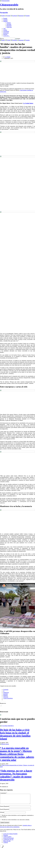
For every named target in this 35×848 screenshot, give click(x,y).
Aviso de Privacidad (8, 838)
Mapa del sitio (6, 841)
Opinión (5, 20)
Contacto (5, 842)
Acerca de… (6, 35)
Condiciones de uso (8, 839)
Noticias (5, 21)
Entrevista (9, 27)
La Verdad (7, 57)
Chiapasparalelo (9, 4)
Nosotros (5, 835)
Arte (4, 28)
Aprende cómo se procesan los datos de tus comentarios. (16, 826)
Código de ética (7, 836)
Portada (5, 18)
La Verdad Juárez (28, 103)
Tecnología (6, 31)
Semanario (6, 33)
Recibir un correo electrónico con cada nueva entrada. (16, 819)
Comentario (3, 793)
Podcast (5, 34)
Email (4, 809)
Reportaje (9, 25)
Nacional (9, 24)
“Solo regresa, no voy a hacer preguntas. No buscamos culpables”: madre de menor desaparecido (16, 775)
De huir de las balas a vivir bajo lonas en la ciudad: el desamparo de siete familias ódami (15, 734)
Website (2, 812)
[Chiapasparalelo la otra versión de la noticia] (17, 0)
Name (4, 806)
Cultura (5, 30)
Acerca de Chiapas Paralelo (10, 833)
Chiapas (9, 22)
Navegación (4, 12)
